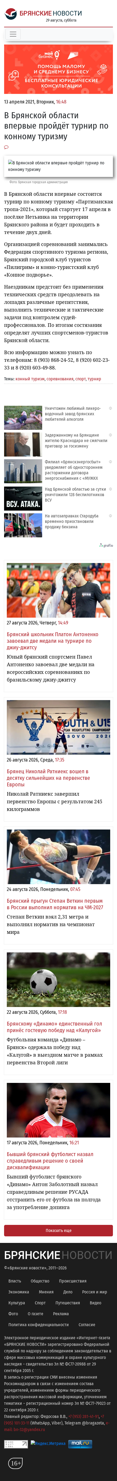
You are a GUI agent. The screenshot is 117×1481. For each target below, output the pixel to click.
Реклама (61, 1313)
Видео (95, 1302)
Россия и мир (94, 1292)
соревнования (60, 378)
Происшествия (73, 1281)
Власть (14, 1281)
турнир (94, 378)
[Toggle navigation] (13, 34)
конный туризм (30, 378)
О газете (35, 1313)
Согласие (87, 1324)
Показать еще (59, 1230)
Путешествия (68, 1302)
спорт (80, 378)
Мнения (46, 1292)
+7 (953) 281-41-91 (83, 1416)
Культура (16, 1302)
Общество (40, 1281)
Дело (67, 1292)
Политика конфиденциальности (38, 1324)
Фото (13, 1313)
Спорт (40, 1302)
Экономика (18, 1292)
